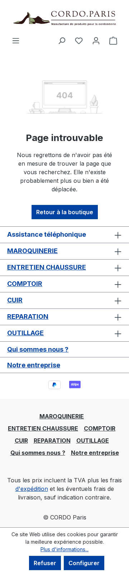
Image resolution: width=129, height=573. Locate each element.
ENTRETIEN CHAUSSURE (46, 267)
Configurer (84, 563)
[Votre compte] (96, 40)
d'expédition (31, 488)
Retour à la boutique (64, 212)
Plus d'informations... (64, 549)
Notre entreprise (33, 365)
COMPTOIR (24, 283)
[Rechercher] (61, 40)
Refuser (45, 563)
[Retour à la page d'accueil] (64, 18)
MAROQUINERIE (32, 251)
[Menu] (15, 40)
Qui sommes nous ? (37, 349)
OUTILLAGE (25, 333)
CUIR (15, 300)
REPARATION (27, 316)
